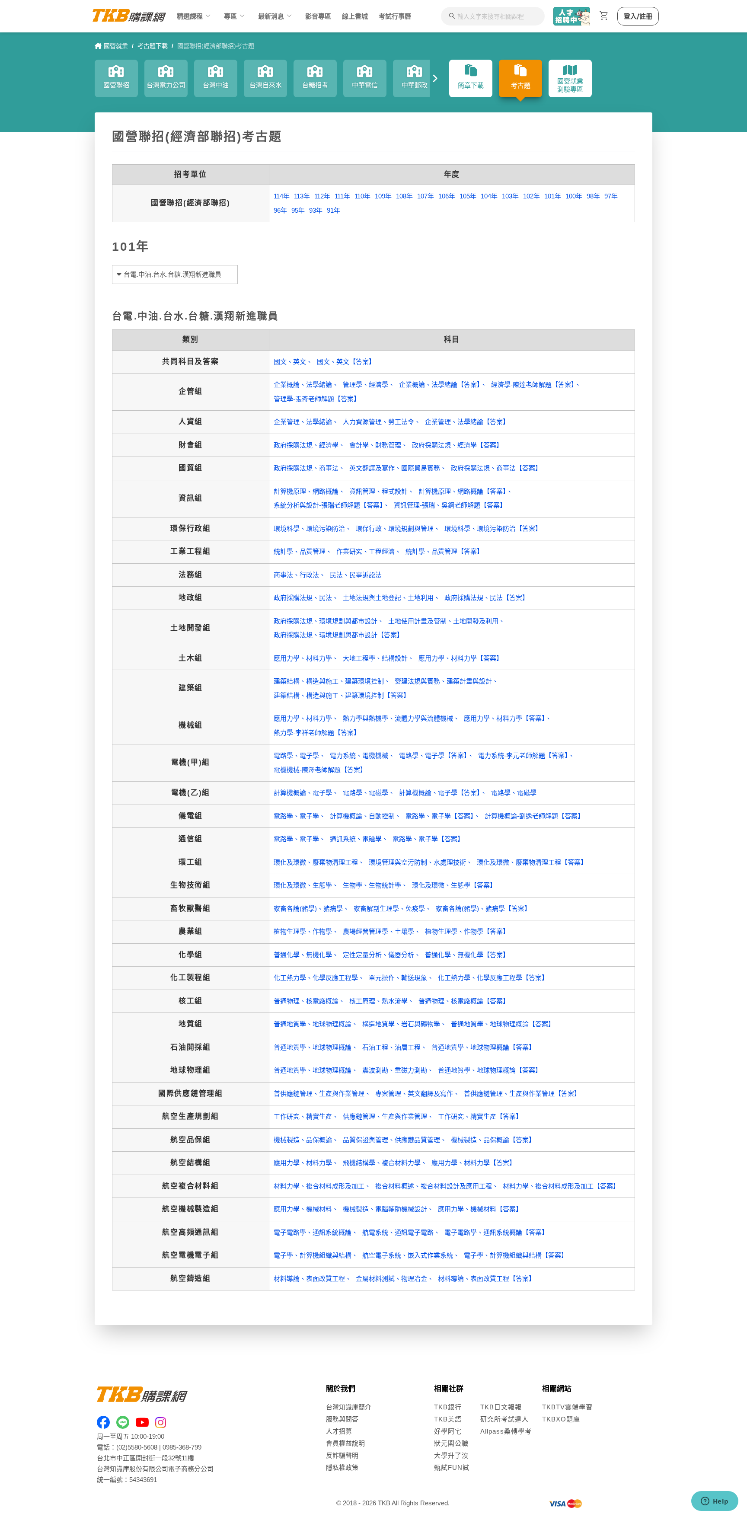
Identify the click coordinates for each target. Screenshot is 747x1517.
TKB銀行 (448, 1407)
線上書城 (355, 16)
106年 (446, 196)
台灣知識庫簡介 (348, 1407)
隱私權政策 (342, 1467)
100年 (573, 196)
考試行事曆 (395, 16)
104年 (489, 196)
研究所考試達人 (504, 1419)
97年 (611, 196)
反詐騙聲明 (342, 1455)
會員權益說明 (345, 1443)
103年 (510, 196)
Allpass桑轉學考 (506, 1431)
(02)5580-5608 (136, 1447)
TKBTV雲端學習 (567, 1407)
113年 (302, 196)
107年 (425, 196)
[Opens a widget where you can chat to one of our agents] (714, 1502)
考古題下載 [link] (152, 45)
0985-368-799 (182, 1447)
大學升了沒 (451, 1455)
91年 (333, 210)
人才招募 (339, 1431)
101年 (552, 196)
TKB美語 (448, 1419)
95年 (298, 210)
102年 (531, 196)
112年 (322, 196)
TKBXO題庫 (561, 1419)
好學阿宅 (448, 1431)
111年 (342, 196)
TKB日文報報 (501, 1407)
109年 (383, 196)
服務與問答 (342, 1419)
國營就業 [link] (116, 45)
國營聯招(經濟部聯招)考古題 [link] (215, 45)
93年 (315, 210)
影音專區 (318, 16)
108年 (404, 196)
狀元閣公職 (451, 1443)
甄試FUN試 (451, 1467)
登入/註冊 (638, 16)
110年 (362, 196)
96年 (280, 210)
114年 (282, 196)
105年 (468, 196)
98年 (593, 196)
